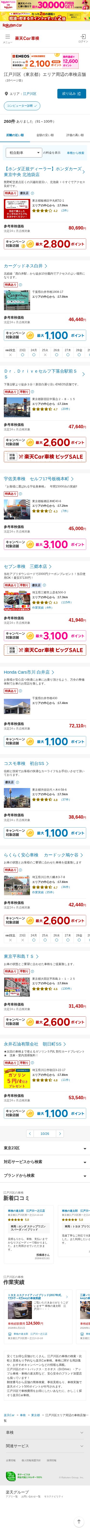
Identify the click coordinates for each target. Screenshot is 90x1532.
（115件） (66, 602)
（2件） (65, 210)
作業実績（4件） (43, 607)
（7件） (65, 511)
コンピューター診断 (20, 105)
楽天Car (9, 1415)
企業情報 (11, 1460)
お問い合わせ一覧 (31, 1496)
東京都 (35, 1415)
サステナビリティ (53, 1496)
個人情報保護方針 (31, 1460)
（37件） (66, 799)
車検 (23, 1415)
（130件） (66, 988)
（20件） (66, 409)
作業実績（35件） (44, 892)
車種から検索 (75, 153)
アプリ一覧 (12, 1496)
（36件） (66, 887)
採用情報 (51, 1460)
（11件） (66, 1080)
